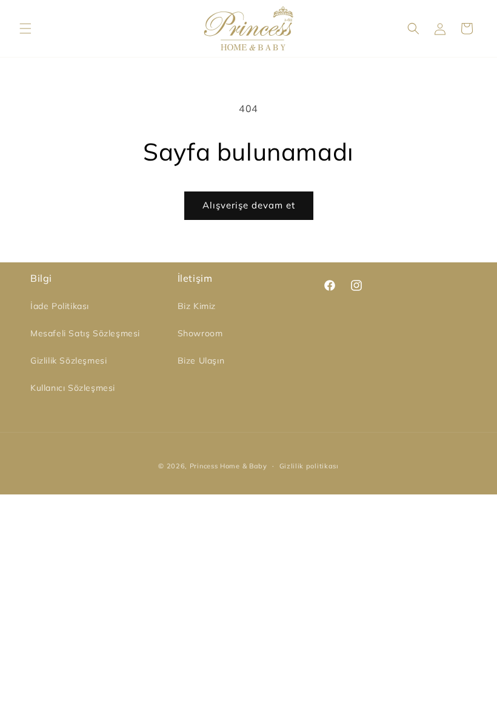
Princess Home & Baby (228, 466)
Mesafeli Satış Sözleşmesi (85, 333)
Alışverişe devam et (248, 205)
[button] (25, 28)
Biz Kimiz (197, 306)
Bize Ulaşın (201, 360)
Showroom (200, 333)
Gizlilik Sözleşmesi (68, 360)
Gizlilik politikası (309, 466)
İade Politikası (59, 306)
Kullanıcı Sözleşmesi (72, 387)
